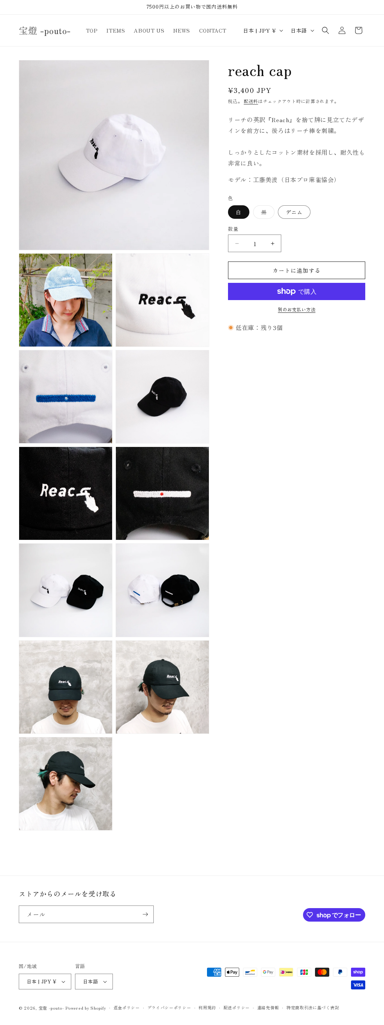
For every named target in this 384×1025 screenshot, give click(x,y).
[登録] (145, 914)
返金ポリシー (127, 1007)
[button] (325, 30)
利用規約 (207, 1007)
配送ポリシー (237, 1007)
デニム (294, 212)
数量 (233, 228)
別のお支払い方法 (296, 309)
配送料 (251, 101)
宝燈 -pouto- (51, 1008)
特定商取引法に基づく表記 (312, 1007)
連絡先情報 (268, 1007)
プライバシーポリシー (169, 1007)
